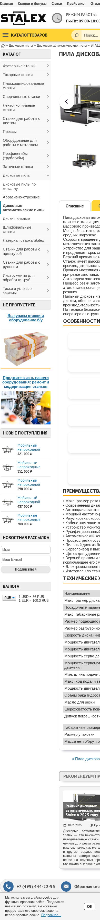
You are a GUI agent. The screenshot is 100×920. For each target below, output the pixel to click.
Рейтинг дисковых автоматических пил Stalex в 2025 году (83, 810)
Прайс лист (76, 3)
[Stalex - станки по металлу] (23, 18)
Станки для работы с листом (21, 120)
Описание (75, 206)
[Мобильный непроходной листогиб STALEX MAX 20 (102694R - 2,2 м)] (8, 485)
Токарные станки (18, 74)
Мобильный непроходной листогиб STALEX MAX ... (31, 451)
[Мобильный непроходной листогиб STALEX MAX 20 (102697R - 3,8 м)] (8, 450)
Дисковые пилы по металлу (19, 186)
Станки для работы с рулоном (21, 264)
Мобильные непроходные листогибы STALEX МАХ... (33, 469)
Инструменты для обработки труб (19, 277)
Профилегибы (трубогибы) (15, 155)
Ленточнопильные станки (19, 107)
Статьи (57, 3)
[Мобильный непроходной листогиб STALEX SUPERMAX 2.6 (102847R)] (8, 502)
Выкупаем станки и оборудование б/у (25, 317)
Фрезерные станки (19, 66)
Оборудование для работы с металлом (20, 142)
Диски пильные (16, 218)
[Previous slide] (66, 101)
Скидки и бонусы (32, 3)
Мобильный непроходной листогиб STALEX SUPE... (31, 504)
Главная (6, 3)
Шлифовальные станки (17, 229)
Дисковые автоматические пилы (24, 207)
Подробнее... (51, 915)
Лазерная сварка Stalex (23, 240)
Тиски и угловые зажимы (17, 290)
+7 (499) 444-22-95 (36, 886)
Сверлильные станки (21, 96)
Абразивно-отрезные (21, 197)
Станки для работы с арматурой (21, 251)
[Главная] (3, 45)
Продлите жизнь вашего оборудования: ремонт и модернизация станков (25, 382)
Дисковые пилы (17, 175)
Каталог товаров (29, 35)
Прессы (10, 131)
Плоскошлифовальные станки (23, 85)
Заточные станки (18, 166)
